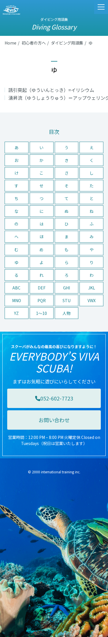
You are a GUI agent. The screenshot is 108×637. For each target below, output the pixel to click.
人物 (66, 313)
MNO (16, 300)
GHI (66, 288)
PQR (41, 300)
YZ (16, 313)
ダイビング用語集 (67, 43)
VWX (92, 300)
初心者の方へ (34, 43)
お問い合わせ (54, 420)
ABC (16, 288)
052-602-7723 (56, 398)
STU (66, 300)
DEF (42, 288)
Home (10, 43)
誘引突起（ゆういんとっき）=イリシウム (51, 90)
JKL (91, 288)
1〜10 (41, 313)
